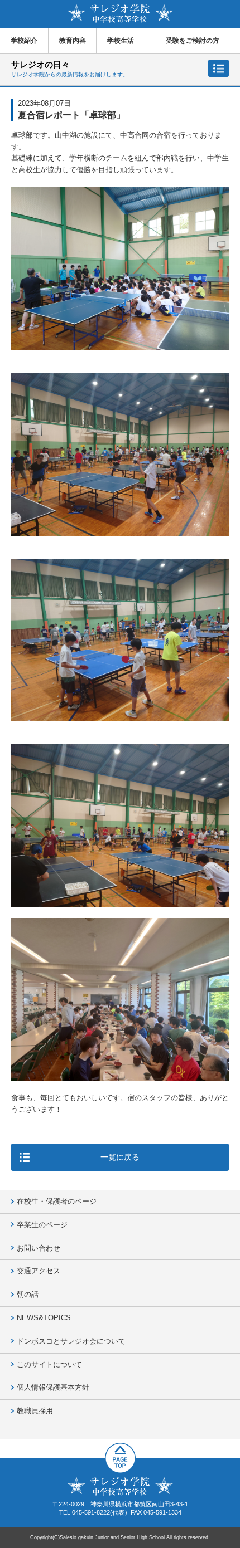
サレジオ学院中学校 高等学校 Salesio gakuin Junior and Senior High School (120, 13)
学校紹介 (24, 41)
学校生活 (120, 41)
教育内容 (72, 41)
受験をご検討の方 (192, 41)
